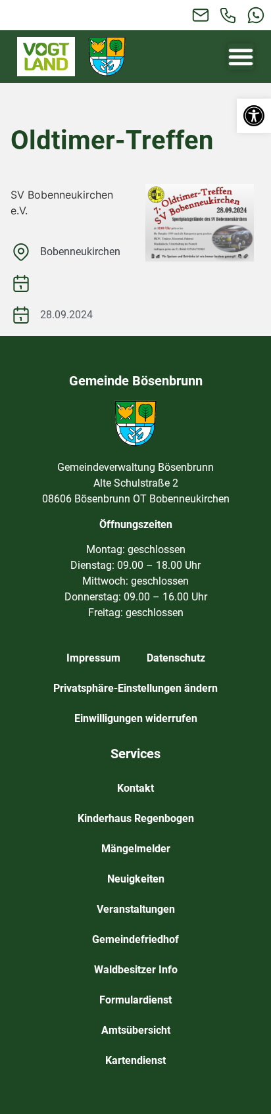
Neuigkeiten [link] (135, 879)
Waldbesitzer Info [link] (136, 969)
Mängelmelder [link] (135, 848)
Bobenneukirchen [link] (80, 251)
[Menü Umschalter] (241, 56)
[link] (254, 116)
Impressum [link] (93, 658)
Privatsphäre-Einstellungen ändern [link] (135, 688)
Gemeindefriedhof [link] (135, 939)
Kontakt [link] (135, 788)
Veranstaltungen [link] (136, 909)
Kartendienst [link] (135, 1060)
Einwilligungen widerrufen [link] (135, 718)
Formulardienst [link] (135, 1000)
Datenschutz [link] (176, 658)
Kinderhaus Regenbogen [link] (136, 818)
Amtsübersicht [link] (135, 1030)
